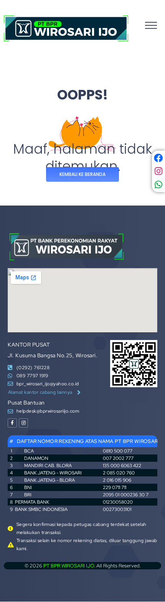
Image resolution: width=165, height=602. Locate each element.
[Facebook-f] (12, 423)
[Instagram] (23, 423)
